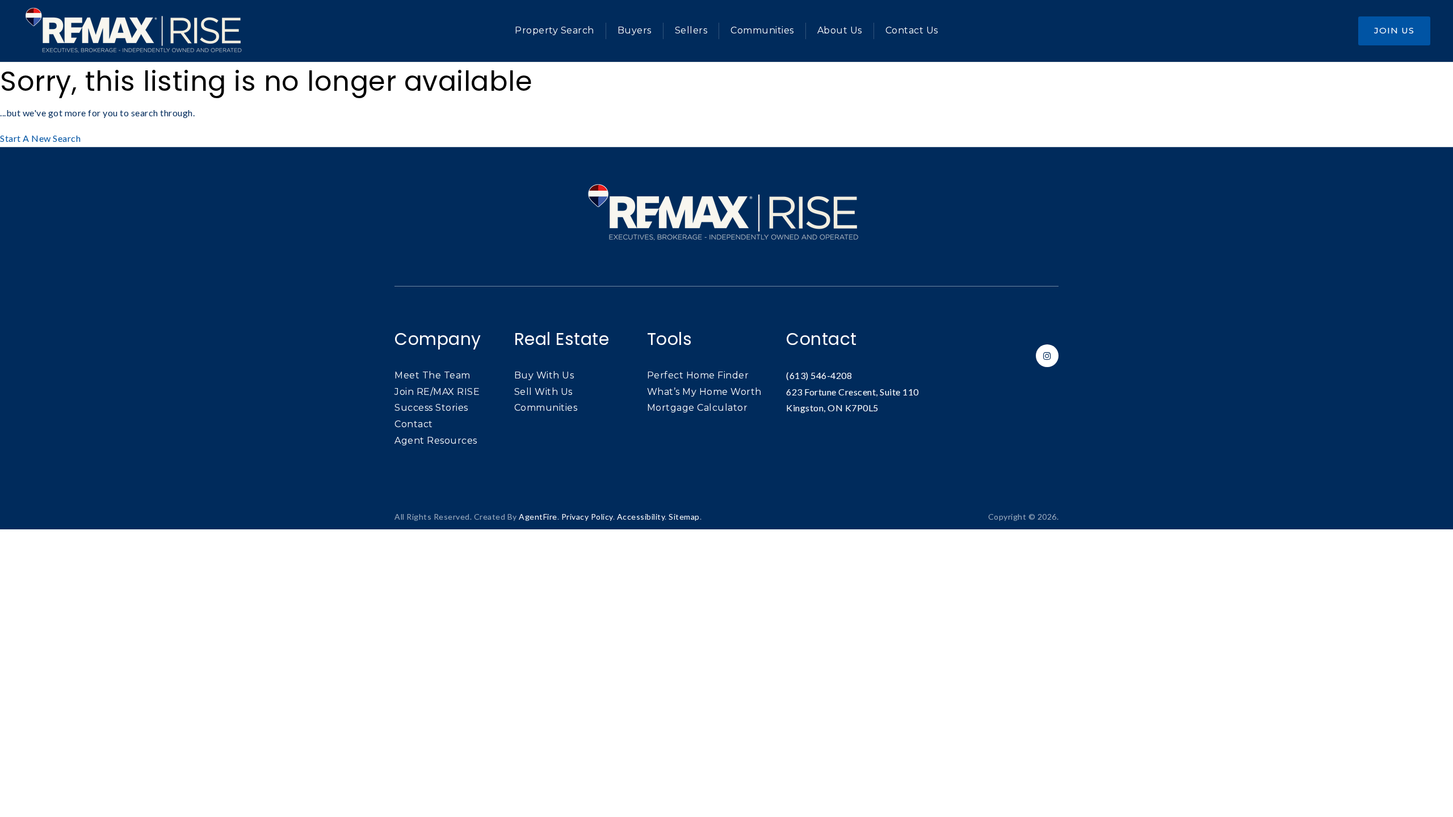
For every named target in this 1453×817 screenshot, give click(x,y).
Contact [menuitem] (413, 424)
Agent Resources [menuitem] (435, 440)
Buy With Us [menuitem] (544, 375)
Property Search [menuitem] (554, 30)
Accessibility (641, 516)
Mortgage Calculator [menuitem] (697, 407)
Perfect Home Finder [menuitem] (698, 375)
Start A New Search (40, 138)
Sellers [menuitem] (691, 30)
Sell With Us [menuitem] (543, 391)
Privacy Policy (587, 516)
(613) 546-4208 (819, 375)
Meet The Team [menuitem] (432, 375)
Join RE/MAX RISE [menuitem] (437, 391)
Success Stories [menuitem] (431, 407)
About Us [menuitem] (839, 30)
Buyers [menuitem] (635, 30)
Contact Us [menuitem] (911, 30)
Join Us (1394, 30)
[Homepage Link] (136, 29)
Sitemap (684, 516)
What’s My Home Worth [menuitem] (704, 391)
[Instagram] (1045, 355)
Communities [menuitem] (762, 30)
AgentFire (538, 516)
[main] (726, 104)
